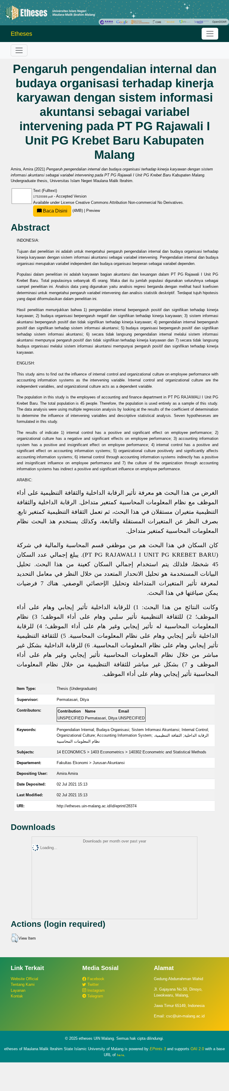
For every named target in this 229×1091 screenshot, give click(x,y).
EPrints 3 (158, 1049)
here (120, 1055)
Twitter (92, 984)
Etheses (21, 33)
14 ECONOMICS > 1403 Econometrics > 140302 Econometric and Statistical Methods (131, 752)
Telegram (94, 996)
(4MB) (63, 210)
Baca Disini (54, 210)
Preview (93, 210)
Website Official (24, 979)
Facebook (95, 979)
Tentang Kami (23, 984)
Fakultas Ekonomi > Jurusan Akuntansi (91, 763)
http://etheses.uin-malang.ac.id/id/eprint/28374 (97, 806)
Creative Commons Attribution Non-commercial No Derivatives (129, 202)
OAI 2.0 (197, 1049)
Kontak (17, 996)
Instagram (95, 990)
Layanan (18, 990)
